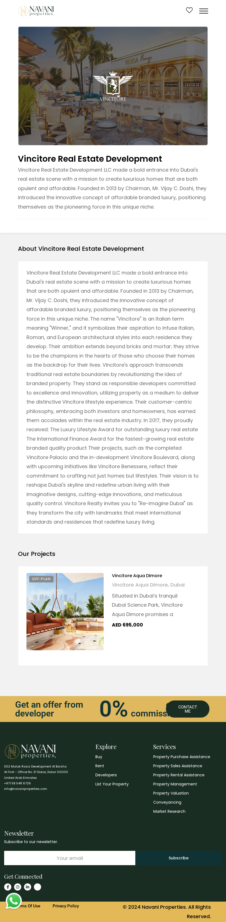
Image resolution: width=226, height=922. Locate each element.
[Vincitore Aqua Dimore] (65, 611)
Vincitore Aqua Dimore (137, 575)
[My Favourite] (189, 10)
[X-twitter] (37, 887)
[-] (36, 11)
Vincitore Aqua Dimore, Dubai (148, 584)
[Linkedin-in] (27, 887)
